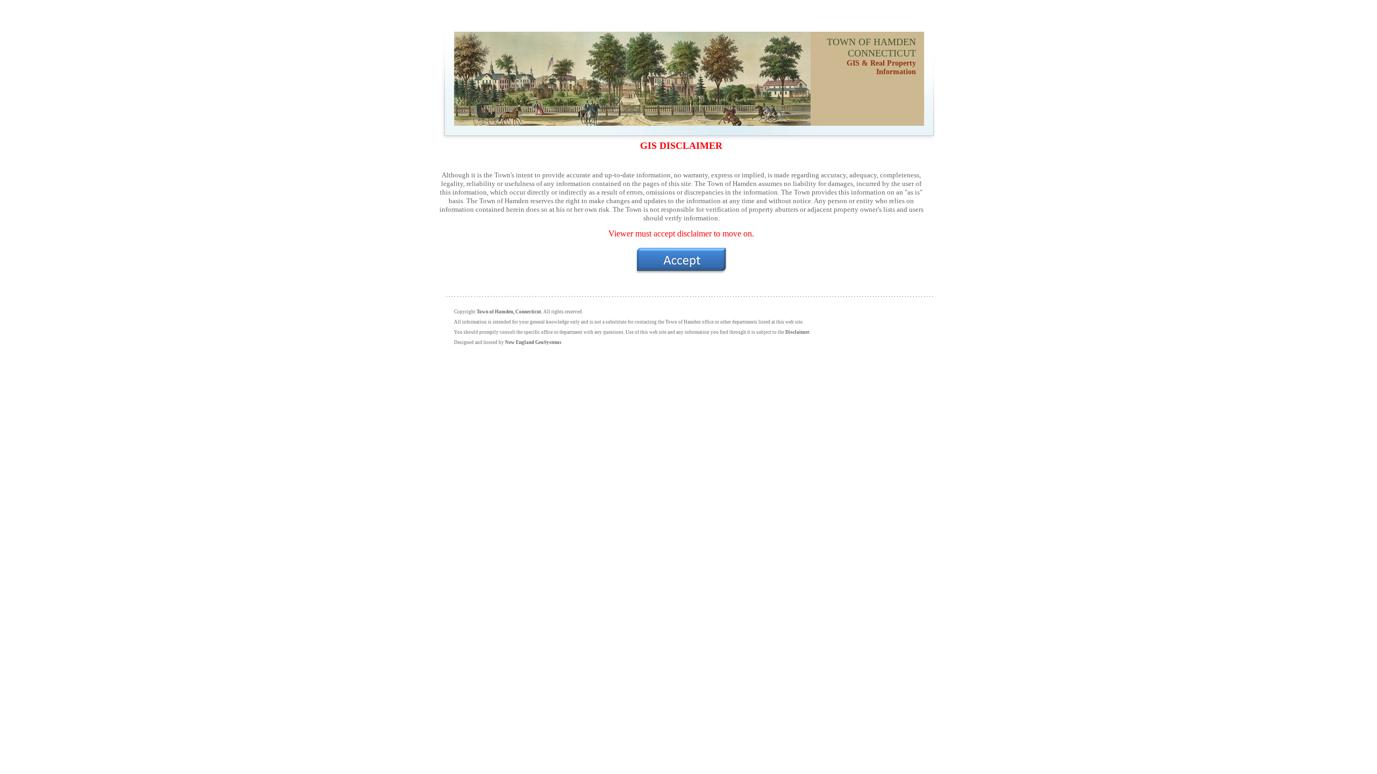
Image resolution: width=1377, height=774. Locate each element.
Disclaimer (797, 332)
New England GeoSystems (533, 342)
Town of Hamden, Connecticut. (509, 311)
